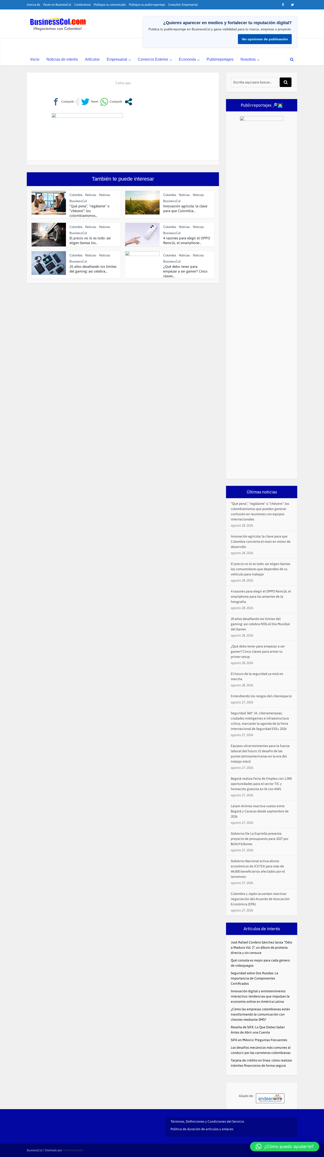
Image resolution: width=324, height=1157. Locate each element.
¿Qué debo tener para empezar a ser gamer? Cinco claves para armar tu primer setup (258, 651)
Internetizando (73, 1150)
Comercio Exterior (153, 59)
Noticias (90, 195)
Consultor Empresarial (183, 4)
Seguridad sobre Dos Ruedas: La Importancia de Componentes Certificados (254, 978)
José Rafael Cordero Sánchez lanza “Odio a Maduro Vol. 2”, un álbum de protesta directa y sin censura (261, 947)
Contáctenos (82, 4)
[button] (284, 1146)
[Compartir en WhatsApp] (111, 102)
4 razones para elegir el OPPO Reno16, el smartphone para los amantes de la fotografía (261, 596)
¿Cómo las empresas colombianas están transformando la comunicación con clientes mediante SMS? (260, 1014)
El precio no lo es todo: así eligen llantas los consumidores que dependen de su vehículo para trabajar (260, 569)
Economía (187, 59)
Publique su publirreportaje (147, 4)
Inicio (34, 59)
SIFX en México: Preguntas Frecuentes (259, 1040)
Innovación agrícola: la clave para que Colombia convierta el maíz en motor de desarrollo (261, 541)
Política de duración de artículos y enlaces (202, 1129)
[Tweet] (89, 102)
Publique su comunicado (110, 4)
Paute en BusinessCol (57, 4)
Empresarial (117, 59)
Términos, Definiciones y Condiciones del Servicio (207, 1121)
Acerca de (33, 4)
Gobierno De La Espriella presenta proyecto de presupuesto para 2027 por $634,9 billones (259, 839)
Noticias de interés (62, 59)
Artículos (92, 59)
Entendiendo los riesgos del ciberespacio (261, 696)
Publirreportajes (220, 59)
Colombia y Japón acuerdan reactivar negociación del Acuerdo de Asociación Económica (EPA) (260, 899)
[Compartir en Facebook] (63, 102)
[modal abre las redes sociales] (128, 102)
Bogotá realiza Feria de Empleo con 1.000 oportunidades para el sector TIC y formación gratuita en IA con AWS (261, 784)
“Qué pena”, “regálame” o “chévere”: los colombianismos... (89, 211)
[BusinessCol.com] (58, 24)
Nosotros (248, 59)
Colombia (75, 195)
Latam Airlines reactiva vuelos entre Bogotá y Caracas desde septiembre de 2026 (260, 811)
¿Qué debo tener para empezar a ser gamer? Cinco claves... (185, 271)
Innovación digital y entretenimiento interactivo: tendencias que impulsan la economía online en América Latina (260, 996)
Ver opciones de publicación (265, 39)
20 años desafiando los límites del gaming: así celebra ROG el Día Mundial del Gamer (260, 624)
